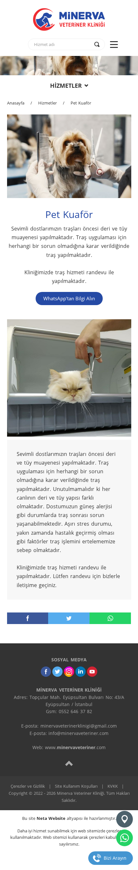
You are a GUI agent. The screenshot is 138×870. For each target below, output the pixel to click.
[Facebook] (27, 618)
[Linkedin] (80, 671)
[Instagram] (69, 671)
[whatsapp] (124, 837)
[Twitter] (69, 618)
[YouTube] (92, 671)
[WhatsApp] (110, 618)
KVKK (113, 786)
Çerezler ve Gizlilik (28, 786)
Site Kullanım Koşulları (76, 786)
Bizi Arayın (115, 858)
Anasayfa (15, 103)
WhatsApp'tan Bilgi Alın (69, 298)
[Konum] (124, 819)
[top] (69, 763)
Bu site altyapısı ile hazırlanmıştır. (69, 818)
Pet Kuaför (81, 103)
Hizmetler (47, 103)
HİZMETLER (66, 85)
